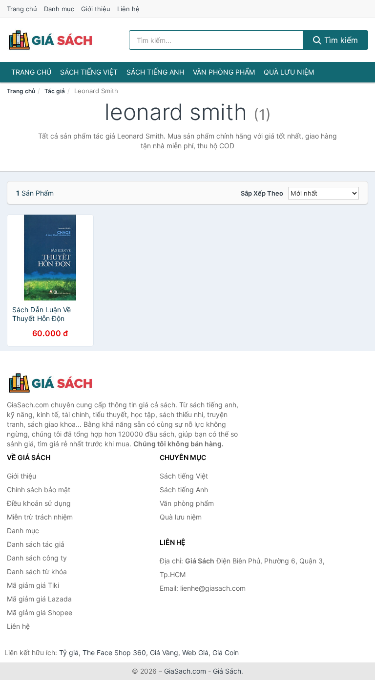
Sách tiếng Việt (89, 72)
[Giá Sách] (55, 383)
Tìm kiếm (340, 40)
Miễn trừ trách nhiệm (40, 517)
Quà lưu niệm (289, 72)
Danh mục (59, 9)
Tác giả (54, 91)
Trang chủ (22, 9)
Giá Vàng (164, 652)
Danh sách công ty (37, 558)
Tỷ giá (69, 652)
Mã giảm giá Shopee (39, 612)
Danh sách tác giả (35, 544)
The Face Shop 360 (114, 652)
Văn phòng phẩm (224, 72)
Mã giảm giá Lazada (39, 599)
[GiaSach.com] (50, 40)
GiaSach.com (185, 671)
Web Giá (195, 652)
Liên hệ (128, 9)
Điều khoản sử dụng (39, 503)
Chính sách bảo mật (38, 489)
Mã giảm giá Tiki (33, 585)
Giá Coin (225, 652)
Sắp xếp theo (262, 193)
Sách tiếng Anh (155, 72)
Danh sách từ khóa (37, 571)
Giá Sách (227, 671)
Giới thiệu (95, 9)
